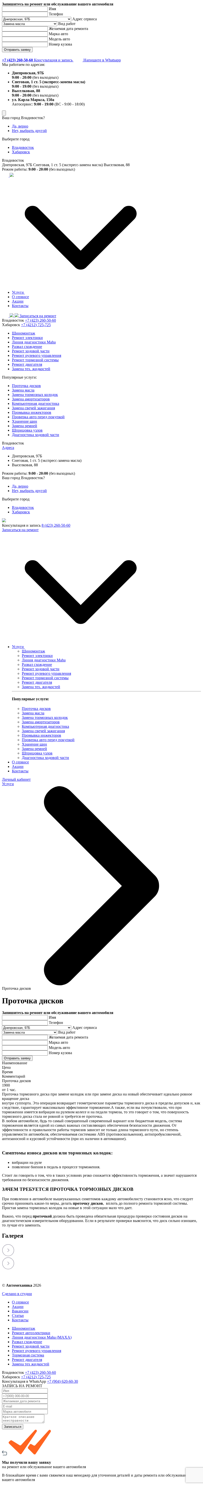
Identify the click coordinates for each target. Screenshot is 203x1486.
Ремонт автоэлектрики (31, 1333)
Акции (18, 301)
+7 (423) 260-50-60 (40, 320)
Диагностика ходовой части (35, 435)
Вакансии (20, 1311)
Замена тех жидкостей (30, 1364)
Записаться (12, 1427)
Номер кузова (60, 44)
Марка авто (58, 34)
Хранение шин (24, 421)
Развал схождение (27, 346)
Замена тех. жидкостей (31, 369)
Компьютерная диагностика (35, 403)
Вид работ (67, 24)
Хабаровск (21, 152)
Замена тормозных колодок (35, 394)
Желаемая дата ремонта (68, 28)
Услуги (18, 292)
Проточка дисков (26, 386)
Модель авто (59, 39)
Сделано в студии (17, 1294)
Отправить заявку (17, 50)
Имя (52, 9)
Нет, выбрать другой (29, 131)
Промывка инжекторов (31, 412)
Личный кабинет (16, 779)
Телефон (56, 14)
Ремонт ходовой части (31, 351)
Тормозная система (28, 1355)
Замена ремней (24, 426)
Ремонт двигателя (27, 364)
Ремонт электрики (27, 338)
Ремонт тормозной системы (35, 360)
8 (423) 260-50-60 (56, 525)
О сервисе (20, 297)
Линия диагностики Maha (34, 342)
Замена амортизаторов (31, 399)
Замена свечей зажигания (33, 408)
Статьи (18, 1315)
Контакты (20, 306)
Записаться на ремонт (38, 316)
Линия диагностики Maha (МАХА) (42, 1337)
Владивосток (23, 147)
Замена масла (23, 390)
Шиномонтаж (23, 333)
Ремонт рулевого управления (36, 355)
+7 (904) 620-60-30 (62, 1381)
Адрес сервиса (84, 19)
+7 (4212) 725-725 (36, 325)
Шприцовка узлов (27, 430)
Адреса (8, 447)
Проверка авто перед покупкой (38, 417)
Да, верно (20, 126)
